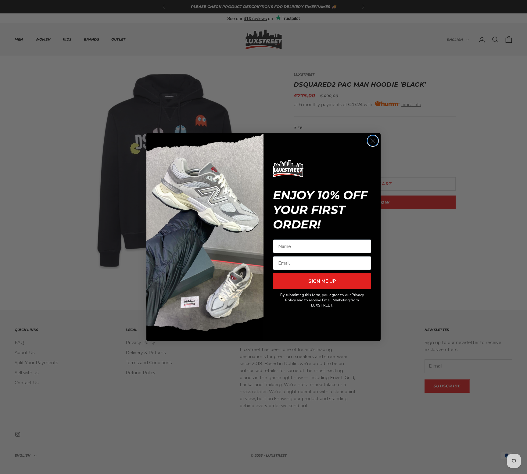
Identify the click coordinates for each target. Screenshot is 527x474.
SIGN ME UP (322, 281)
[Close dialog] (372, 140)
